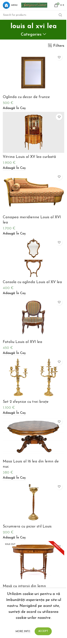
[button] (14, 108)
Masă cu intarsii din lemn (24, 586)
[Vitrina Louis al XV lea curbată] (33, 132)
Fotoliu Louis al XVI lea (22, 342)
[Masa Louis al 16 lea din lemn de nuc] (33, 436)
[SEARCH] (60, 15)
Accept (43, 631)
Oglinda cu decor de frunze (26, 97)
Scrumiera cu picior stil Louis (27, 526)
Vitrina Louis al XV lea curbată (29, 157)
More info (23, 631)
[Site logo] (34, 5)
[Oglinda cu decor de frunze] (33, 72)
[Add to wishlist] (59, 57)
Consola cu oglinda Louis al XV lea (32, 282)
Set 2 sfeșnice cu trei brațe (26, 402)
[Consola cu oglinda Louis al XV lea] (33, 257)
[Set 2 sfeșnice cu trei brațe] (33, 377)
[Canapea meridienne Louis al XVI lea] (33, 192)
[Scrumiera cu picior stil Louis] (33, 501)
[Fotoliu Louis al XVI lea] (33, 317)
